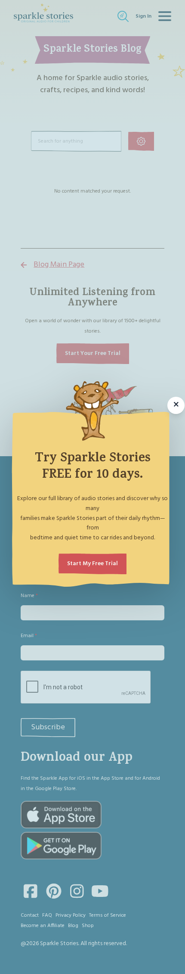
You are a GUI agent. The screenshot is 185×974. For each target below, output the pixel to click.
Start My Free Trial (92, 563)
